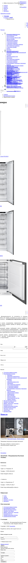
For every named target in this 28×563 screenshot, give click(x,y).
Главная (6, 5)
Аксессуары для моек (12, 85)
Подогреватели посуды (13, 398)
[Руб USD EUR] (21, 4)
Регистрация (7, 13)
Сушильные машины (12, 43)
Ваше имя (3, 549)
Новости (6, 8)
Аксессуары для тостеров (13, 68)
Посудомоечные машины (13, 45)
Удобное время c (5, 555)
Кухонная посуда (8, 404)
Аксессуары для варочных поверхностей (17, 72)
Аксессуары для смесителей (14, 86)
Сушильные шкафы (12, 47)
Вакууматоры (10, 395)
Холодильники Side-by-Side (14, 37)
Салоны (6, 7)
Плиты (8, 48)
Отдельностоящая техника (10, 372)
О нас (5, 495)
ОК (26, 346)
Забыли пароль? (5, 544)
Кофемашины (10, 394)
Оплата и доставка (8, 499)
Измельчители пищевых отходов (15, 87)
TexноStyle (12, 526)
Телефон (3, 552)
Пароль (2, 539)
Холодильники (10, 36)
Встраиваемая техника (9, 373)
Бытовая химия (7, 411)
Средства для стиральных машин (15, 65)
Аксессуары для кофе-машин (14, 76)
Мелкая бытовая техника (10, 400)
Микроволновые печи (12, 56)
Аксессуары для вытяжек (13, 73)
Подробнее (3, 453)
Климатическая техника (10, 407)
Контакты (6, 11)
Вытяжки (9, 49)
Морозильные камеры (12, 40)
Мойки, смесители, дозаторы (11, 403)
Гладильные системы (12, 35)
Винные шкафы (11, 39)
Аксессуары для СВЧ (12, 79)
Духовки (9, 55)
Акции (5, 497)
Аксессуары (7, 410)
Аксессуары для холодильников (15, 83)
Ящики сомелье (11, 399)
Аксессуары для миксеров (13, 69)
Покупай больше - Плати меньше (15, 438)
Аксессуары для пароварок (13, 77)
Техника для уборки (9, 402)
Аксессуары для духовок (13, 75)
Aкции (5, 9)
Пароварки (9, 58)
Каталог (3, 29)
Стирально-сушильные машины (15, 44)
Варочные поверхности (13, 51)
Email (2, 537)
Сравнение (23, 3)
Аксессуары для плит (12, 71)
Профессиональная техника (11, 406)
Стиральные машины (12, 41)
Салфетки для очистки (12, 67)
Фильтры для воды (8, 408)
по (1, 558)
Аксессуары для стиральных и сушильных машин (14, 81)
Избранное (23, 1)
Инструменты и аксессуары (14, 84)
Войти (2, 13)
